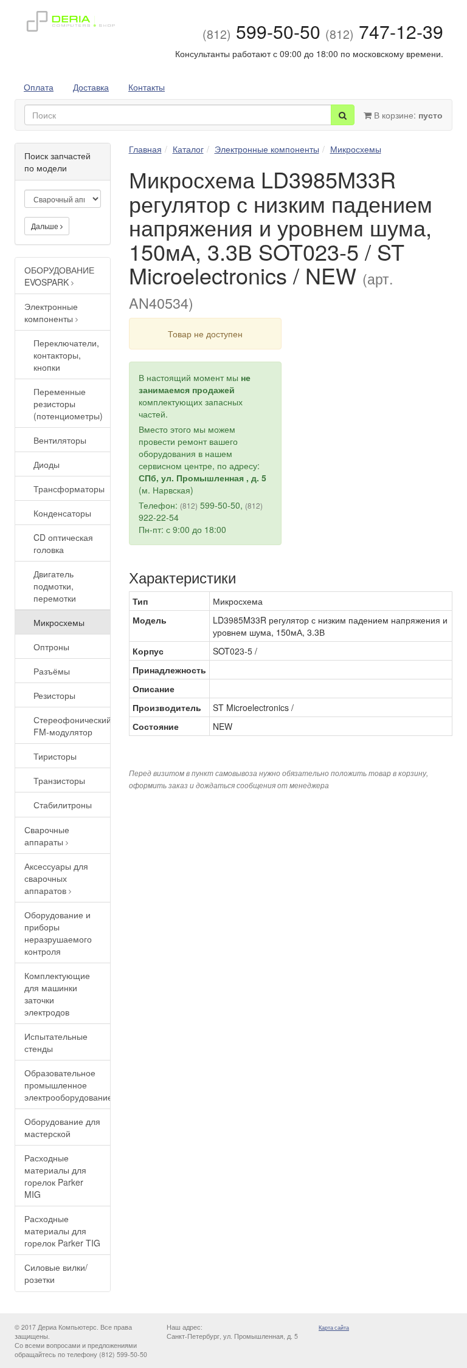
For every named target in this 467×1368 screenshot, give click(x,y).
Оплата (39, 87)
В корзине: (407, 115)
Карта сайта (334, 1328)
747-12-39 (384, 31)
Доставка (91, 87)
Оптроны (51, 647)
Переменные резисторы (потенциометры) (68, 403)
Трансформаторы (69, 489)
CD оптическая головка (63, 543)
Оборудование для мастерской (62, 1127)
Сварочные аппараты (46, 835)
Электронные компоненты (51, 312)
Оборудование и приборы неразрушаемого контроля (58, 933)
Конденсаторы (62, 513)
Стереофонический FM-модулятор (71, 725)
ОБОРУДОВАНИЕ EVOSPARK (59, 276)
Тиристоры (55, 756)
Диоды (46, 464)
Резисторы (54, 695)
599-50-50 (261, 31)
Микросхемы (59, 622)
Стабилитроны (62, 805)
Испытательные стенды (56, 1042)
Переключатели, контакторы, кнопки (66, 355)
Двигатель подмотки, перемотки (54, 586)
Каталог (188, 149)
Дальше (45, 226)
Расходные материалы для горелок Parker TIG (62, 1230)
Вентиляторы (59, 440)
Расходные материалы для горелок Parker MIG (55, 1176)
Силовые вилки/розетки (56, 1273)
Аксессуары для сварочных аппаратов (56, 878)
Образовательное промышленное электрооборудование (67, 1085)
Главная (145, 149)
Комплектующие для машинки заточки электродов (57, 993)
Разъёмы (51, 671)
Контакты (146, 87)
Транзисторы (59, 780)
